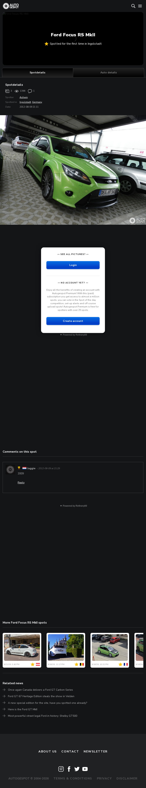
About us (47, 751)
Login (73, 265)
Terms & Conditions (72, 778)
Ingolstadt (25, 102)
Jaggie (31, 468)
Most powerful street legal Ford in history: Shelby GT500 (42, 716)
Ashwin (24, 97)
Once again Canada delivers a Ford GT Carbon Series (40, 690)
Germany (37, 102)
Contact (70, 751)
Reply (21, 482)
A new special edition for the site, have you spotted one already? (47, 703)
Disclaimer (127, 778)
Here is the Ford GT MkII (22, 709)
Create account (73, 321)
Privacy (104, 778)
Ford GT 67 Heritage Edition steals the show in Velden (41, 696)
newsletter (96, 751)
